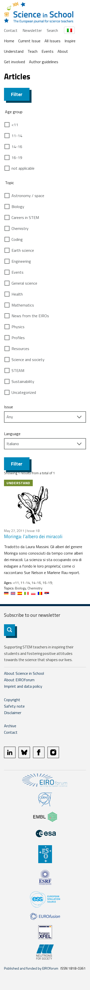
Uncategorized (24, 392)
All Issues (52, 41)
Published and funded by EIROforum (31, 968)
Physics (18, 327)
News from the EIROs (30, 316)
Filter (16, 94)
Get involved (14, 62)
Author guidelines (43, 62)
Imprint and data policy (23, 686)
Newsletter (32, 30)
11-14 (17, 136)
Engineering (21, 261)
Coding (17, 239)
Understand (14, 51)
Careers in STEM (25, 217)
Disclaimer (12, 713)
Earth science (23, 250)
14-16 (17, 147)
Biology (18, 206)
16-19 (17, 157)
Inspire (70, 41)
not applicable (23, 168)
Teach (33, 51)
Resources (20, 349)
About (63, 51)
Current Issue (29, 41)
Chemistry (20, 228)
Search (52, 30)
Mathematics (23, 305)
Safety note (14, 706)
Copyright (12, 700)
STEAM (18, 370)
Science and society (28, 360)
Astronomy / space (28, 196)
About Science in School (24, 673)
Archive (10, 726)
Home (9, 41)
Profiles (18, 338)
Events (48, 51)
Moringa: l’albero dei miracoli (33, 536)
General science (24, 283)
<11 (15, 125)
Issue (8, 407)
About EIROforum (19, 680)
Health (17, 294)
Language (12, 434)
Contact (11, 30)
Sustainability (23, 381)
